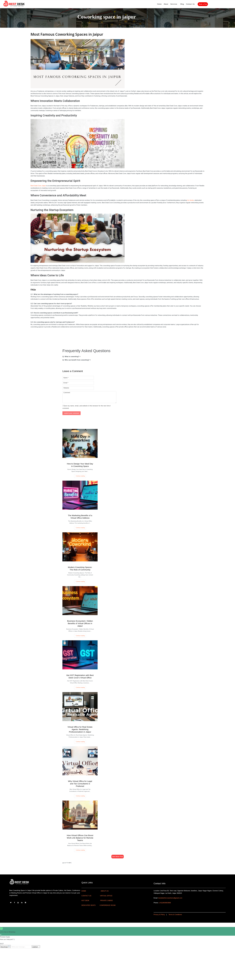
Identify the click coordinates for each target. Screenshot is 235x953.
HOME (83, 891)
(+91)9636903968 (165, 903)
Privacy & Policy (159, 914)
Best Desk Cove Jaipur (38, 186)
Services (173, 4)
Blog (182, 4)
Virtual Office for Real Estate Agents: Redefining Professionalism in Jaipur (80, 729)
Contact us (190, 4)
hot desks (190, 200)
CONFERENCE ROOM (107, 905)
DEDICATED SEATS (88, 905)
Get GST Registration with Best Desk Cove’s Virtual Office (80, 676)
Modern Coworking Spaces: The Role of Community (80, 568)
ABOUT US (105, 891)
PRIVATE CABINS (106, 900)
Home (159, 4)
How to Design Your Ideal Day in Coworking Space (80, 465)
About (166, 4)
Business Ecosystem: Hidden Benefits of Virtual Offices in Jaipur (80, 623)
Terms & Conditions (175, 914)
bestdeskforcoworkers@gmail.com (170, 898)
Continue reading (80, 476)
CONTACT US (86, 896)
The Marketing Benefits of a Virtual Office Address (80, 516)
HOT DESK (85, 900)
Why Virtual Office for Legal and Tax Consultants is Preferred (80, 783)
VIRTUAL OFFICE (106, 896)
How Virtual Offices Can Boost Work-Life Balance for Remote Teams (80, 837)
